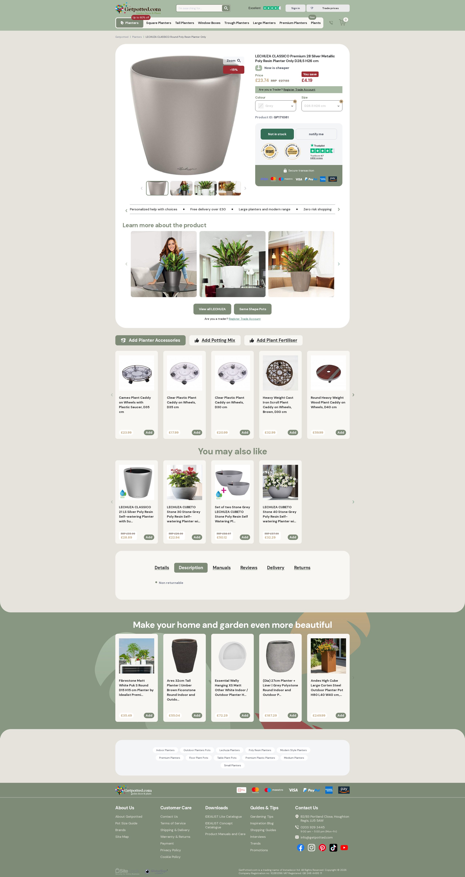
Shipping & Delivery (175, 830)
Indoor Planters (165, 750)
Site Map (122, 837)
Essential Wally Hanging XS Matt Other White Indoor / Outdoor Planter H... (231, 687)
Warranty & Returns (175, 837)
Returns (302, 567)
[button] (126, 210)
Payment (167, 843)
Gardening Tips (261, 816)
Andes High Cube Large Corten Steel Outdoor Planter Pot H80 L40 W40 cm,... (327, 687)
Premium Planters (169, 757)
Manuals (222, 567)
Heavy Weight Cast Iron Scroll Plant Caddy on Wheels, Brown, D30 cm (278, 404)
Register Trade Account (299, 89)
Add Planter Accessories (154, 340)
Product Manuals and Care (225, 834)
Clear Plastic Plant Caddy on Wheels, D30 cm (229, 402)
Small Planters (232, 765)
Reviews (248, 567)
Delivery (275, 567)
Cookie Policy (170, 857)
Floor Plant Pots (198, 757)
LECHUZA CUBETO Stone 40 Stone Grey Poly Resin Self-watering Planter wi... (279, 514)
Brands (120, 830)
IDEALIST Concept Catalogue (219, 825)
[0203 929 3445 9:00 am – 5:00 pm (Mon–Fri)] (331, 22)
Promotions (259, 850)
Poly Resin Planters (260, 750)
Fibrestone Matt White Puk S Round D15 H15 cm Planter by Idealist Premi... (136, 687)
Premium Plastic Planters (260, 757)
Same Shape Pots (252, 309)
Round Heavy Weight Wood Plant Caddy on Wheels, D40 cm (328, 402)
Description (191, 567)
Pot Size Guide (126, 823)
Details (162, 567)
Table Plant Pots (226, 757)
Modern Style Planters (293, 750)
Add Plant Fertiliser (277, 340)
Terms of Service (173, 823)
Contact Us (169, 816)
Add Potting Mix (218, 340)
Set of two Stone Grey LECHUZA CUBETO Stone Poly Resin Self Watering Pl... (232, 514)
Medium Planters (294, 757)
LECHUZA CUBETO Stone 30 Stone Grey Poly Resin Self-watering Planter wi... (183, 514)
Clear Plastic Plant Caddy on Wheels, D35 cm (181, 402)
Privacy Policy (170, 850)
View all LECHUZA (212, 309)
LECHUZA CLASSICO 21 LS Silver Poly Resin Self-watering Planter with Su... (136, 514)
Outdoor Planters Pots (197, 750)
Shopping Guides (263, 830)
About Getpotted (128, 816)
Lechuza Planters (230, 750)
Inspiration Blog (262, 823)
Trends (255, 843)
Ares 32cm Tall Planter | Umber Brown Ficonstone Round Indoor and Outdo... (181, 690)
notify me (316, 134)
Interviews (258, 837)
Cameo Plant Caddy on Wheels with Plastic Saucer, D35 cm (135, 404)
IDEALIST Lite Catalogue (223, 816)
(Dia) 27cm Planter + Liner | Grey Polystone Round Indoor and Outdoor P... (280, 687)
